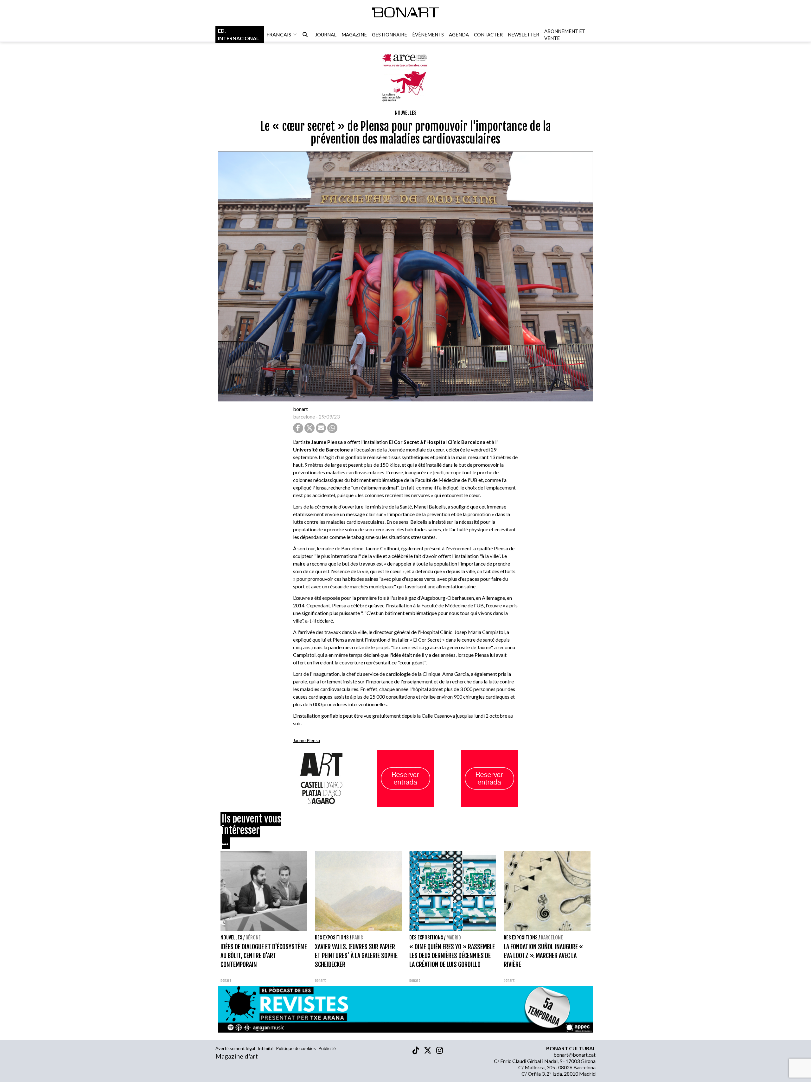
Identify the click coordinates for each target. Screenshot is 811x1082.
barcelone (304, 416)
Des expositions (332, 937)
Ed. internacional (238, 34)
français (278, 34)
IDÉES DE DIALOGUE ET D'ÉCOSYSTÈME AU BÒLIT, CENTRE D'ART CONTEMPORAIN (263, 956)
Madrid (453, 937)
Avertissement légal (235, 1048)
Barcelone (552, 937)
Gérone (253, 937)
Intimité (265, 1048)
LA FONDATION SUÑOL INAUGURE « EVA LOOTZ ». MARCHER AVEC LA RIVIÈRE (543, 956)
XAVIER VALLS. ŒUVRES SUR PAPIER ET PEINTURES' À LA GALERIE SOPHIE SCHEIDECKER (356, 956)
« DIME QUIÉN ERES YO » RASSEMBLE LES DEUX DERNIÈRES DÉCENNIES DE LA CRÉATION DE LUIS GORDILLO (452, 956)
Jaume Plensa (306, 740)
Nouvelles (406, 113)
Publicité (327, 1048)
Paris (357, 937)
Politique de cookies (296, 1048)
